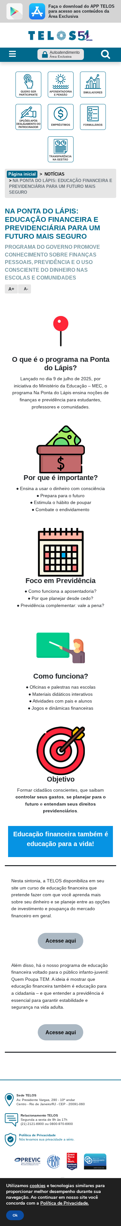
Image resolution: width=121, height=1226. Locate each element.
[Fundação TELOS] (60, 34)
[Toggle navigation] (12, 54)
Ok (15, 1215)
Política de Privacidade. (64, 1203)
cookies (37, 1186)
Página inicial (22, 174)
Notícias (54, 174)
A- (26, 289)
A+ (11, 289)
